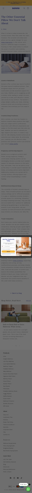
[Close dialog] (30, 238)
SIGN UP (8, 251)
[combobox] (3, 246)
